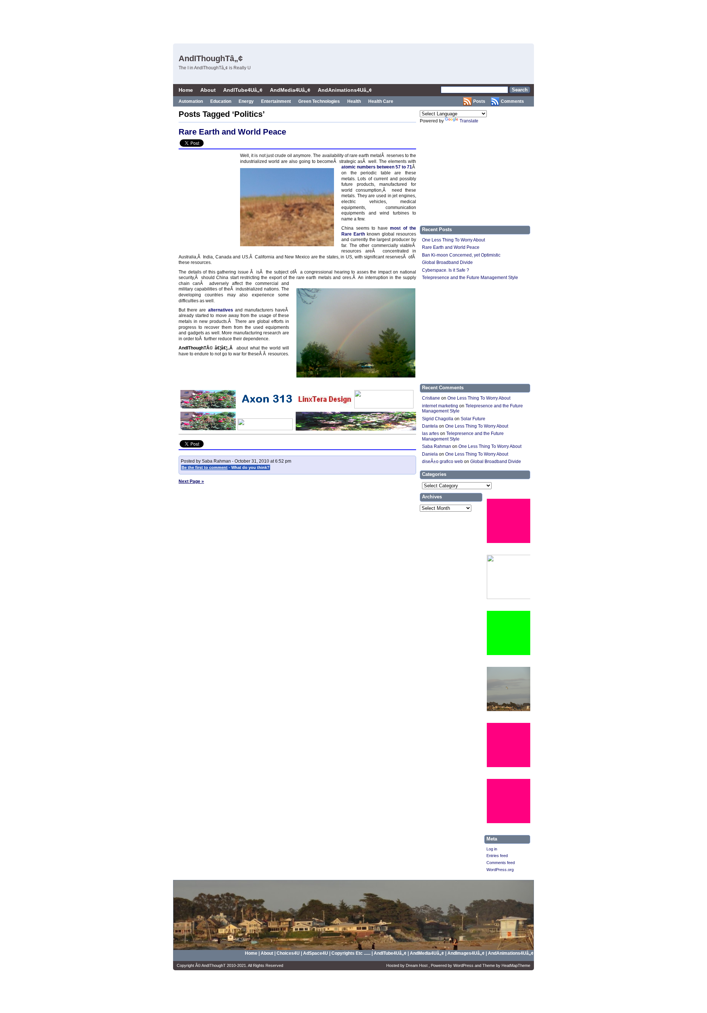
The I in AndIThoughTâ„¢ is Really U (215, 67)
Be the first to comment (205, 467)
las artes (430, 433)
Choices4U (289, 953)
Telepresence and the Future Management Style (470, 277)
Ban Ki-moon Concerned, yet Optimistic (461, 255)
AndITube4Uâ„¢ (243, 90)
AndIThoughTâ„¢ (211, 58)
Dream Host (417, 965)
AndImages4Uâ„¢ (466, 953)
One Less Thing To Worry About (453, 240)
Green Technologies (319, 101)
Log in (491, 849)
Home (186, 90)
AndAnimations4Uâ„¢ (345, 90)
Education (220, 101)
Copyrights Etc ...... (350, 953)
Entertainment (276, 101)
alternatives (220, 310)
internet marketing (440, 405)
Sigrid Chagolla (437, 418)
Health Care (380, 101)
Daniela (430, 454)
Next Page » (191, 481)
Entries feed (497, 855)
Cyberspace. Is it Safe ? (445, 270)
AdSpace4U (316, 953)
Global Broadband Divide (447, 262)
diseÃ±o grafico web (442, 461)
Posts (479, 101)
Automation (191, 101)
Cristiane (431, 398)
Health (354, 101)
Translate (469, 120)
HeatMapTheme (516, 965)
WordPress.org (500, 869)
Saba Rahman (436, 446)
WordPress (464, 965)
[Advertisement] (398, 20)
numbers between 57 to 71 (384, 167)
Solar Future (473, 418)
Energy (246, 101)
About (208, 90)
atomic (349, 167)
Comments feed (500, 862)
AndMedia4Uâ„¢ (290, 90)
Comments (512, 101)
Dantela (430, 426)
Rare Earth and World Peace (232, 131)
